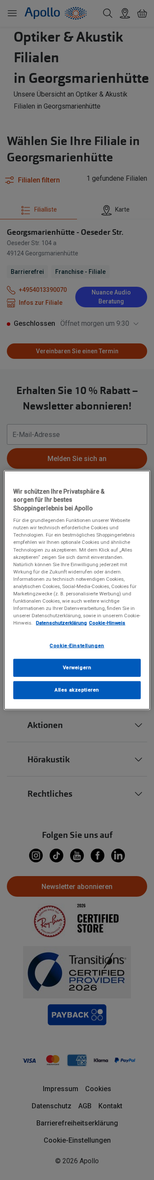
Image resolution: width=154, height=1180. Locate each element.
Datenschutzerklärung (61, 623)
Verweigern (77, 667)
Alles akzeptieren (77, 690)
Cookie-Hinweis (107, 623)
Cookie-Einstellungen (77, 646)
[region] (77, 590)
